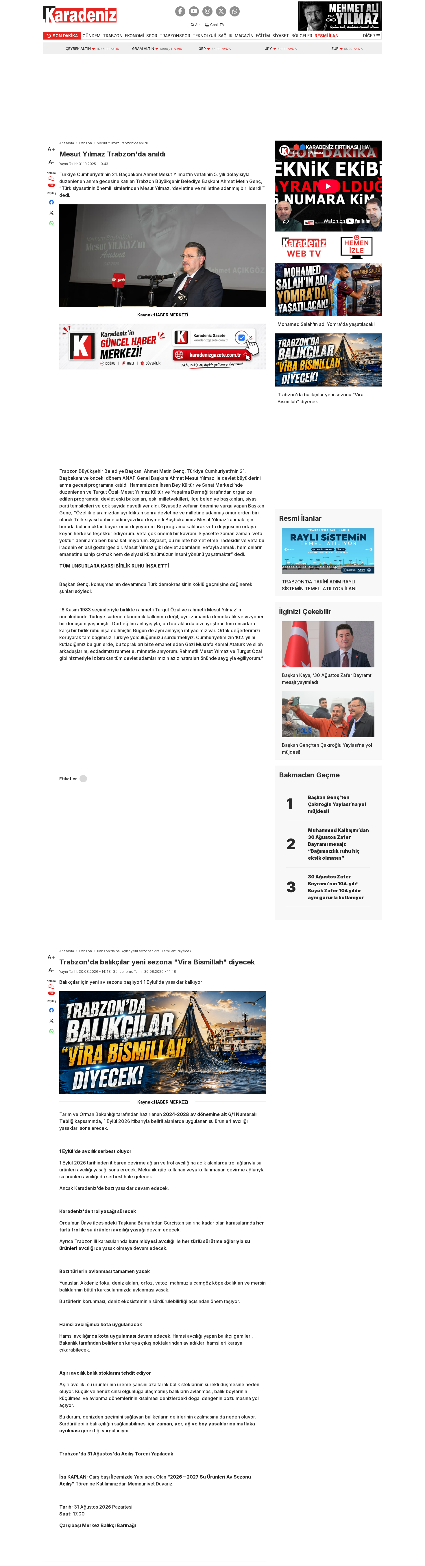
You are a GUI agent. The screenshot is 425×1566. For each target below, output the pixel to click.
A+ (51, 149)
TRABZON (113, 35)
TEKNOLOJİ (204, 35)
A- (51, 162)
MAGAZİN (244, 35)
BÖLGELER (301, 35)
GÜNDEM (91, 35)
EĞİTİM (263, 35)
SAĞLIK (225, 35)
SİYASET (280, 35)
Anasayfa (66, 143)
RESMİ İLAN (327, 35)
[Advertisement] (212, 97)
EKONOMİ (134, 35)
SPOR (151, 35)
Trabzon (85, 143)
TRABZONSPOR (175, 35)
